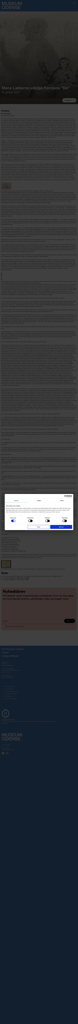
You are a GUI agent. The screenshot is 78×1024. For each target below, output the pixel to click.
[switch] (30, 521)
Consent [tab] (16, 500)
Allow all (61, 527)
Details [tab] (39, 500)
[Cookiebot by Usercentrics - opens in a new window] (65, 496)
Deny (38, 527)
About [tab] (62, 500)
